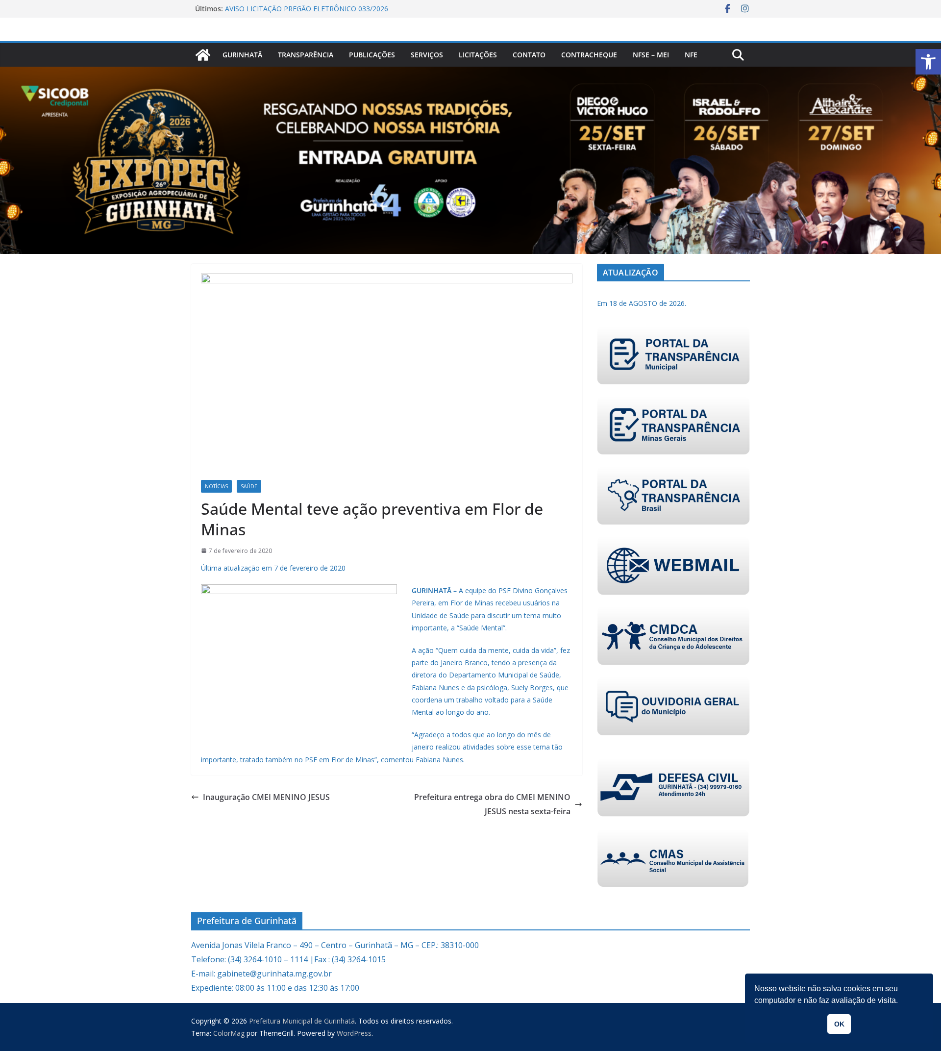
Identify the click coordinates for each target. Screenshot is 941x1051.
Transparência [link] (305, 54)
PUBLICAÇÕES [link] (372, 54)
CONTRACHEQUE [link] (589, 54)
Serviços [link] (427, 54)
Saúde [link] (249, 486)
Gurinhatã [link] (242, 54)
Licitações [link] (478, 54)
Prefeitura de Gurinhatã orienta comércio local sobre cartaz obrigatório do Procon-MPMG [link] (319, 9)
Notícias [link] (216, 486)
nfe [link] (691, 54)
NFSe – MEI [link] (651, 54)
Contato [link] (529, 54)
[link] (928, 62)
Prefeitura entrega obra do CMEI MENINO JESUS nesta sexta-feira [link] (492, 804)
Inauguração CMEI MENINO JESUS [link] (266, 797)
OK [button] (839, 1024)
